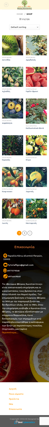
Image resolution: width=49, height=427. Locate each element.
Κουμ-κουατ (7, 192)
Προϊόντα (14, 399)
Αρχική (12, 389)
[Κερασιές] (12, 145)
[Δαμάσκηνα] (12, 108)
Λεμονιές (30, 192)
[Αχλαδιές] (12, 77)
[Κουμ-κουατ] (12, 177)
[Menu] (6, 5)
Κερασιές (6, 160)
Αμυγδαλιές (31, 60)
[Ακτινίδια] (12, 45)
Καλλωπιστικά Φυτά (35, 128)
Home (20, 14)
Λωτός (5, 223)
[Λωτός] (12, 209)
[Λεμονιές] (36, 177)
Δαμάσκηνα (7, 123)
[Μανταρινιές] (36, 209)
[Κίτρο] (36, 145)
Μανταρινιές (31, 223)
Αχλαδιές (6, 91)
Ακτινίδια (6, 60)
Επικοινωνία (15, 409)
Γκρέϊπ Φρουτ (32, 91)
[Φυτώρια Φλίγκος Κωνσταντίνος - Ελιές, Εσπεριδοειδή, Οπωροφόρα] (24, 4)
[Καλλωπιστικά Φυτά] (36, 111)
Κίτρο (28, 160)
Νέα (11, 404)
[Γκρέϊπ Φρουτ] (36, 77)
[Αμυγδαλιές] (36, 45)
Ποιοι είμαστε (16, 394)
